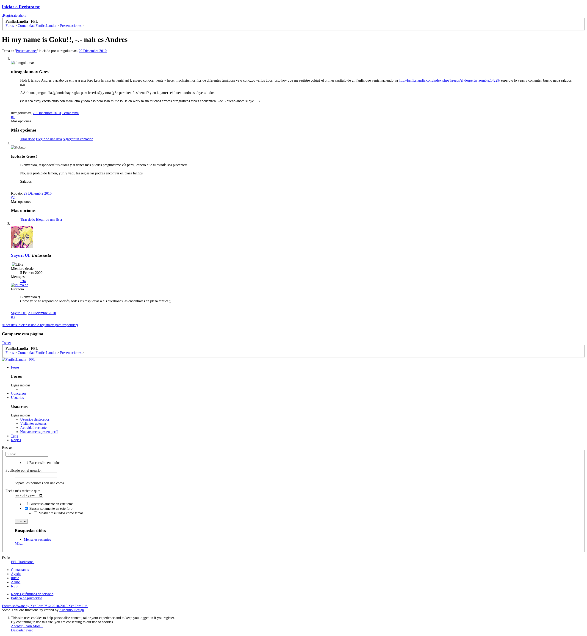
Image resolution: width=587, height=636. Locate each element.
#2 (13, 197)
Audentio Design (71, 610)
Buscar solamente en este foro (50, 508)
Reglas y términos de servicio (32, 594)
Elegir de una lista (49, 139)
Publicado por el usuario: (24, 470)
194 (23, 281)
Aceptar (16, 626)
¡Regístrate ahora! (15, 15)
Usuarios (17, 397)
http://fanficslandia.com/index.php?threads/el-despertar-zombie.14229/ (449, 80)
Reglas (16, 440)
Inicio (15, 578)
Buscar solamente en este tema (50, 504)
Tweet (6, 343)
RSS (14, 586)
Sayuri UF (21, 255)
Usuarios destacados (35, 419)
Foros (15, 367)
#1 (13, 117)
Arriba (15, 582)
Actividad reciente (33, 428)
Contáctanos (20, 570)
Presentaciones (26, 51)
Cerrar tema (70, 113)
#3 (13, 317)
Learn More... (33, 626)
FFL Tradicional (22, 562)
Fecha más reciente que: (23, 491)
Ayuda (16, 574)
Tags (14, 436)
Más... (19, 543)
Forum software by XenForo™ (45, 606)
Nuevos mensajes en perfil (39, 432)
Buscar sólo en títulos (44, 463)
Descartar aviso (22, 630)
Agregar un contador (78, 139)
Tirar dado (27, 139)
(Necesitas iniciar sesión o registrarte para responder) (40, 325)
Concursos (18, 393)
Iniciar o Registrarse (21, 6)
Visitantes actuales (33, 423)
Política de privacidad (26, 598)
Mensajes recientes (37, 539)
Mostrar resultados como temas (60, 513)
